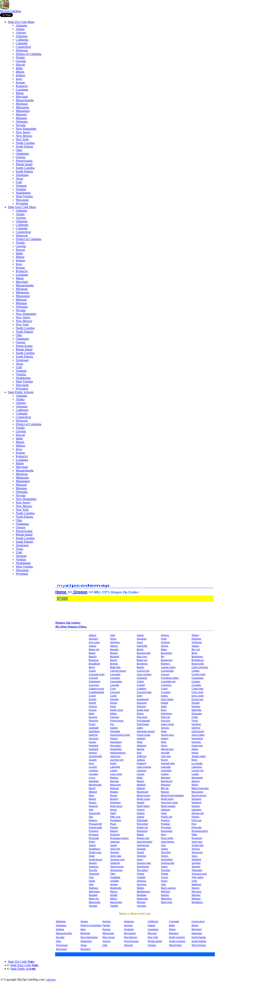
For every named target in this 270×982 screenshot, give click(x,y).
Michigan (22, 103)
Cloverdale (116, 681)
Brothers (165, 663)
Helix (163, 742)
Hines (164, 745)
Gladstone (94, 731)
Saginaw (115, 841)
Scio (163, 845)
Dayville (114, 699)
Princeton (166, 827)
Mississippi (23, 111)
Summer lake (144, 863)
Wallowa (93, 888)
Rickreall (115, 834)
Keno (194, 760)
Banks (140, 649)
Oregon (20, 157)
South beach (95, 859)
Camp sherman (200, 667)
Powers (114, 827)
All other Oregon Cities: (71, 626)
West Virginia (24, 196)
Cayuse (165, 674)
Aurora (164, 646)
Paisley (195, 816)
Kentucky (22, 86)
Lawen (113, 770)
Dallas (164, 695)
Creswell (165, 692)
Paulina (93, 820)
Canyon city (143, 671)
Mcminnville (95, 784)
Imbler (195, 749)
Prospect (93, 831)
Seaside (141, 849)
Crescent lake (144, 692)
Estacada (197, 713)
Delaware (22, 50)
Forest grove (117, 720)
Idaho (19, 68)
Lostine (165, 774)
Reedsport (166, 831)
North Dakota (24, 146)
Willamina (166, 898)
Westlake (142, 895)
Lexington (166, 770)
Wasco (113, 891)
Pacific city (166, 816)
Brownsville (198, 663)
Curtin (113, 695)
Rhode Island (24, 164)
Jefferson (142, 756)
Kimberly (141, 763)
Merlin (195, 784)
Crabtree (141, 688)
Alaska (20, 29)
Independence (118, 752)
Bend (194, 653)
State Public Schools (20, 392)
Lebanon (141, 770)
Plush (113, 824)
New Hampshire (26, 128)
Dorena (93, 706)
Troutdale (115, 877)
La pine (93, 767)
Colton (140, 681)
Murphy (114, 799)
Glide (164, 731)
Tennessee (22, 175)
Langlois (93, 770)
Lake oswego (144, 767)
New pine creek (169, 802)
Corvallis (196, 685)
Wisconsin (22, 200)
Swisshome (143, 866)
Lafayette (115, 767)
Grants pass (167, 735)
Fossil (195, 720)
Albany (195, 635)
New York (22, 139)
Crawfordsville (96, 692)
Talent (164, 866)
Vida (163, 884)
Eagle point (143, 710)
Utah (19, 182)
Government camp (120, 735)
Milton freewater (200, 788)
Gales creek (167, 724)
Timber (140, 873)
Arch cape (94, 642)
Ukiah (92, 881)
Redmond (142, 831)
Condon (196, 681)
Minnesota (22, 107)
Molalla (114, 792)
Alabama (21, 25)
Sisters (164, 856)
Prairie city (142, 827)
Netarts (140, 802)
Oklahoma (22, 153)
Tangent (196, 866)
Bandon (114, 649)
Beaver (114, 653)
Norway (196, 806)
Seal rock (115, 849)
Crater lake (197, 688)
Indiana (20, 75)
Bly (162, 656)
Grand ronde (143, 735)
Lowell (195, 774)
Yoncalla (141, 905)
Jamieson (115, 756)
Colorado (21, 43)
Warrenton (94, 891)
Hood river (197, 745)
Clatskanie (94, 681)
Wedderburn (143, 891)
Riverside (94, 838)
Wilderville (142, 898)
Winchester (116, 902)
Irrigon (195, 752)
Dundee (196, 706)
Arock (140, 642)
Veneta (114, 884)
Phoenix (165, 820)
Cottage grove (96, 688)
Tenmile (93, 870)
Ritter (194, 834)
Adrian (140, 635)
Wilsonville (94, 902)
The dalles (142, 870)
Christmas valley (170, 678)
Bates (164, 649)
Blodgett (114, 656)
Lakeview (197, 767)
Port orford (142, 824)
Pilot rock (196, 820)
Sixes (194, 856)
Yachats (93, 905)
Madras (114, 777)
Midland (114, 788)
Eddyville (196, 710)
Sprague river (117, 859)
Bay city (196, 649)
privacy (51, 979)
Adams (92, 635)
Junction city (116, 760)
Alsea (113, 638)
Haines (114, 738)
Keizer (164, 760)
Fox (112, 724)
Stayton (93, 863)
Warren (195, 888)
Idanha (140, 749)
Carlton (195, 671)
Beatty (92, 653)
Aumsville (142, 646)
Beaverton (166, 653)
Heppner (196, 742)
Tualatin (141, 877)
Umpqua (141, 881)
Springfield (167, 859)
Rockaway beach (119, 838)
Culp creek (197, 692)
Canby (92, 671)
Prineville (197, 827)
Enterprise (166, 713)
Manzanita (197, 777)
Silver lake (115, 856)
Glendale (115, 731)
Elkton (113, 713)
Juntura (141, 760)
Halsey (164, 738)
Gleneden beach (146, 731)
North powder (168, 806)
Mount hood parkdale (172, 795)
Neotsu (92, 802)
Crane (164, 688)
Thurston (165, 870)
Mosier (113, 795)
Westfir (113, 895)
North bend (116, 806)
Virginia (21, 189)
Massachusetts (25, 100)
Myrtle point (167, 799)
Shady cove (95, 852)
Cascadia (115, 674)
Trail (91, 877)
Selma (164, 849)
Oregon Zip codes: (68, 622)
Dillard (164, 703)
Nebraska (22, 121)
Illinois (20, 71)
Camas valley (168, 667)
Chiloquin (142, 678)
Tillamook (94, 873)
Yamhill (114, 905)
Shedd (140, 852)
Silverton (141, 856)
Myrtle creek (143, 799)
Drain (113, 706)
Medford (141, 784)
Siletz (92, 856)
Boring (113, 660)
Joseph (93, 760)
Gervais (165, 727)
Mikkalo (141, 788)
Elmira (140, 713)
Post (194, 824)
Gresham (94, 738)
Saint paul (197, 841)
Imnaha (93, 752)
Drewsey (141, 706)
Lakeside (166, 767)
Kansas (20, 82)
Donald (195, 703)
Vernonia (141, 884)
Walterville (115, 888)
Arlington (115, 642)
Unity (194, 881)
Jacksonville (95, 756)
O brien (141, 809)
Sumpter (196, 863)
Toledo (164, 873)
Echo (163, 710)
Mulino (92, 799)
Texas (19, 178)
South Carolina (25, 168)
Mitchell (93, 792)
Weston (165, 895)
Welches (165, 891)
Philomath (142, 820)
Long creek (116, 774)
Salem (92, 845)
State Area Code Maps (22, 207)
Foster (92, 724)
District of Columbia (28, 54)
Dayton (92, 699)
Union (164, 881)
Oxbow (140, 816)
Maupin (196, 781)
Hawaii (20, 64)
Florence (93, 720)
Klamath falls (168, 763)
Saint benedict (144, 841)
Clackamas (198, 678)
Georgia (21, 61)
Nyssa (113, 809)
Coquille (114, 685)
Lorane (140, 774)
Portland (165, 824)
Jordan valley (199, 756)
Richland (93, 834)
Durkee (93, 710)
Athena (114, 646)
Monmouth (142, 792)
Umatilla (114, 881)
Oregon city (198, 813)
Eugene (93, 717)
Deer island (167, 699)
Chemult (93, 678)
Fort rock (165, 720)
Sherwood (197, 852)
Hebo (140, 742)
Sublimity (115, 863)
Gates (140, 727)
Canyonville (167, 671)
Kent (91, 763)
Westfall (93, 895)
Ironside (165, 752)
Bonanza (93, 660)
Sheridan (166, 852)
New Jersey (23, 132)
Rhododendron (200, 831)
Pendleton (115, 820)
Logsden (93, 774)
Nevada (20, 125)
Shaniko (114, 852)
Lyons (92, 777)
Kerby (113, 763)
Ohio (19, 150)
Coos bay (94, 685)
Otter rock (115, 816)
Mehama (165, 784)
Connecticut (23, 46)
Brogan (114, 663)
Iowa (19, 78)
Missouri (21, 114)
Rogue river (143, 838)
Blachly (93, 656)
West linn (196, 891)
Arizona (21, 32)
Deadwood (143, 699)
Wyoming (22, 203)
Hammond (197, 738)
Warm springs (168, 888)
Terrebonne (116, 870)
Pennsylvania (24, 160)
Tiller (112, 873)
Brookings (142, 663)
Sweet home (117, 866)
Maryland (22, 96)
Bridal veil (142, 660)
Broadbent (94, 663)
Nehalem (196, 799)
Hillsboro (141, 745)
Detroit (92, 703)
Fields (195, 717)
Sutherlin (93, 866)
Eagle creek (116, 710)
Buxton (140, 667)
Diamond (142, 703)
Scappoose (143, 845)
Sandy (113, 845)
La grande (197, 763)
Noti (91, 809)
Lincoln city (198, 770)
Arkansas (21, 36)
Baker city (94, 649)
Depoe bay (197, 699)
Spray (140, 859)
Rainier (114, 831)
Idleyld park (167, 749)
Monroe (165, 792)
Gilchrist (196, 727)
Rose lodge (167, 838)
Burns (92, 667)
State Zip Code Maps (21, 22)
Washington (23, 192)
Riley (163, 834)
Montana (21, 118)
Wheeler (196, 895)
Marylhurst (166, 781)
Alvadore (141, 638)
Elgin (91, 713)
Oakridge (196, 809)
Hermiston (115, 745)
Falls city (165, 717)
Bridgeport (166, 660)
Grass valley (198, 735)
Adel (112, 635)
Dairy (140, 695)
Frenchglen (143, 724)
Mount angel (143, 795)
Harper (92, 742)
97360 (62, 598)
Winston (141, 902)
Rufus (92, 841)
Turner (164, 877)
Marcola (114, 781)
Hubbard (93, 749)
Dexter (113, 703)
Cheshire (115, 678)
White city (94, 898)
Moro (91, 795)
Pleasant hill (95, 824)
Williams (196, 898)
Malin (140, 777)
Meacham (115, 784)
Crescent (115, 692)
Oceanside (94, 813)
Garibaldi (94, 727)
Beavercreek (143, 653)
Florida (20, 57)
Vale (91, 884)
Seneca (196, 849)
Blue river (142, 656)
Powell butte (95, 827)
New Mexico (24, 135)
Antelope (196, 638)
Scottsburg (94, 849)
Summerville (167, 863)
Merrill (92, 788)
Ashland (165, 642)
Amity (164, 638)
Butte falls (115, 667)
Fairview (114, 717)
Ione (139, 752)
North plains (143, 806)
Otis (91, 816)
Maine (20, 93)
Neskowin (115, 802)
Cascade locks (97, 674)
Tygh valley (198, 877)
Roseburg (197, 838)
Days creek (198, 695)
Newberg (196, 802)
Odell (113, 813)
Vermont (21, 185)
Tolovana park (199, 873)
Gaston (114, 727)
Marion (140, 781)
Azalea (195, 646)
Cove (113, 688)
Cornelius (166, 685)
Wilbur (113, 898)
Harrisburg (116, 742)
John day (166, 756)
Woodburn (197, 902)
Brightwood (198, 660)
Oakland (165, 809)
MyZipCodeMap (10, 11)
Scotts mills (198, 845)
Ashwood (197, 642)
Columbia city (168, 681)
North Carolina (25, 143)
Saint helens (167, 841)
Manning (165, 777)
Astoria (92, 646)
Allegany (93, 638)
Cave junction (144, 674)
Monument (197, 792)
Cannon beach (118, 671)
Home (61, 592)
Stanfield (196, 859)
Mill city (165, 788)
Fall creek (142, 717)
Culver (92, 695)
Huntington (116, 749)
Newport (93, 806)
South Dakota (24, 171)
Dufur (164, 706)
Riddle (140, 834)
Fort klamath (143, 720)
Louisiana (22, 89)
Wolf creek (166, 902)
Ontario (141, 813)
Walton (140, 888)
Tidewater (197, 870)
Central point (198, 674)
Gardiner (196, 724)
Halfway (141, 738)
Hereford (93, 745)
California (22, 39)
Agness (165, 635)
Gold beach (198, 731)
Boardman (197, 656)
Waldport (196, 884)
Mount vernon (199, 795)
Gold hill (93, 735)
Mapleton (94, 781)
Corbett (141, 685)
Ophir (164, 813)
